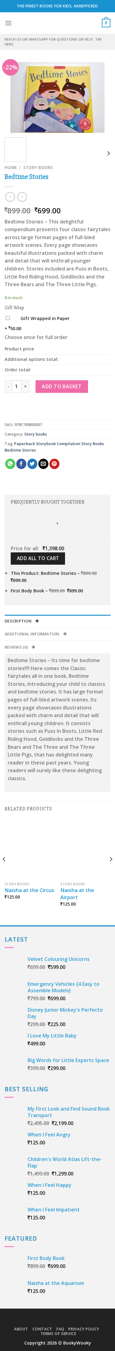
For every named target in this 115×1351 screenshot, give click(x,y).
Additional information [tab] (32, 634)
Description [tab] (19, 621)
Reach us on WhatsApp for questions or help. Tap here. (53, 41)
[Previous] (14, 97)
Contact (42, 1329)
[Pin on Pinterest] (54, 464)
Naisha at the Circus (29, 890)
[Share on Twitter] (32, 464)
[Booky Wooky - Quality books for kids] (57, 23)
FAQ (60, 1329)
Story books (38, 167)
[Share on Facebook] (21, 464)
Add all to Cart (38, 558)
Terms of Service (58, 1333)
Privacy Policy (83, 1329)
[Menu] (8, 22)
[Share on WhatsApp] (10, 464)
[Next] (100, 97)
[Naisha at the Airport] (85, 849)
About (21, 1329)
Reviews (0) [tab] (17, 647)
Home (11, 167)
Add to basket (62, 386)
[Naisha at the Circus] (30, 849)
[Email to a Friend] (43, 464)
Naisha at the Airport (77, 894)
